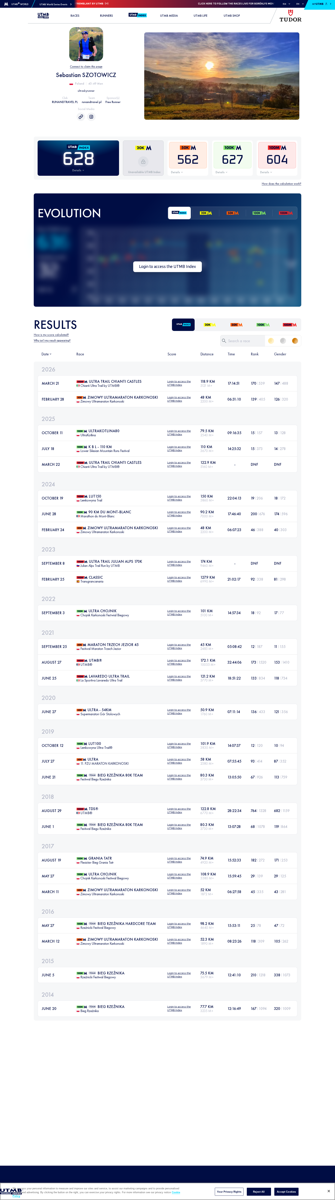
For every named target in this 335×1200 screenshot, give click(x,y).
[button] (56, 4)
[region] (167, 1191)
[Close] (329, 1191)
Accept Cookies (286, 1191)
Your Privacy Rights (229, 1191)
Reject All (259, 1191)
